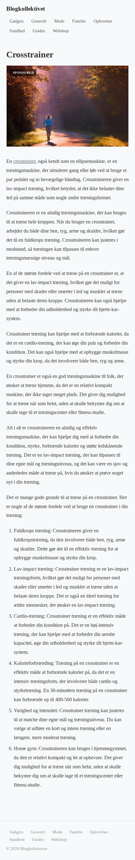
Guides (39, 31)
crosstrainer (24, 161)
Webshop (61, 31)
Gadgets (16, 21)
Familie (79, 21)
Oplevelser (103, 21)
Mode (59, 21)
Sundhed (17, 31)
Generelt (38, 21)
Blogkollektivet (25, 8)
